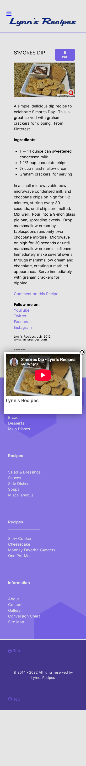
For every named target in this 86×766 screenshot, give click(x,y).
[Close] (82, 352)
